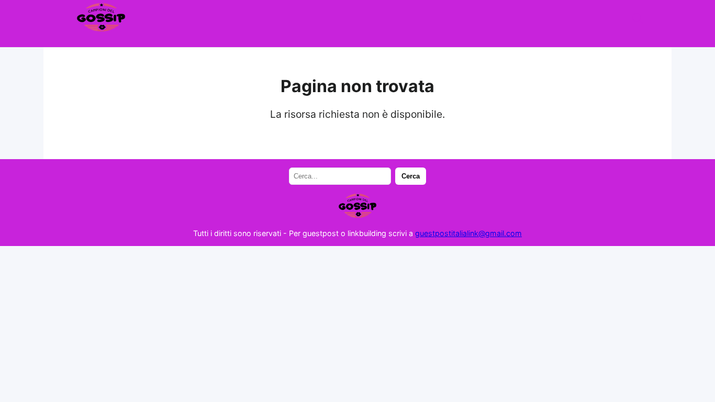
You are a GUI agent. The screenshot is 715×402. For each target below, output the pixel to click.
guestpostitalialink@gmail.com (468, 233)
